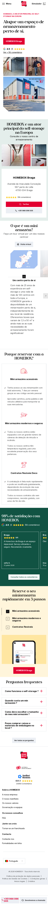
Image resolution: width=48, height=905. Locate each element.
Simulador (37, 4)
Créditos (31, 881)
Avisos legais (19, 881)
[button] (16, 155)
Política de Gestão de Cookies (14, 879)
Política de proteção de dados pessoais (23, 876)
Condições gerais (37, 879)
